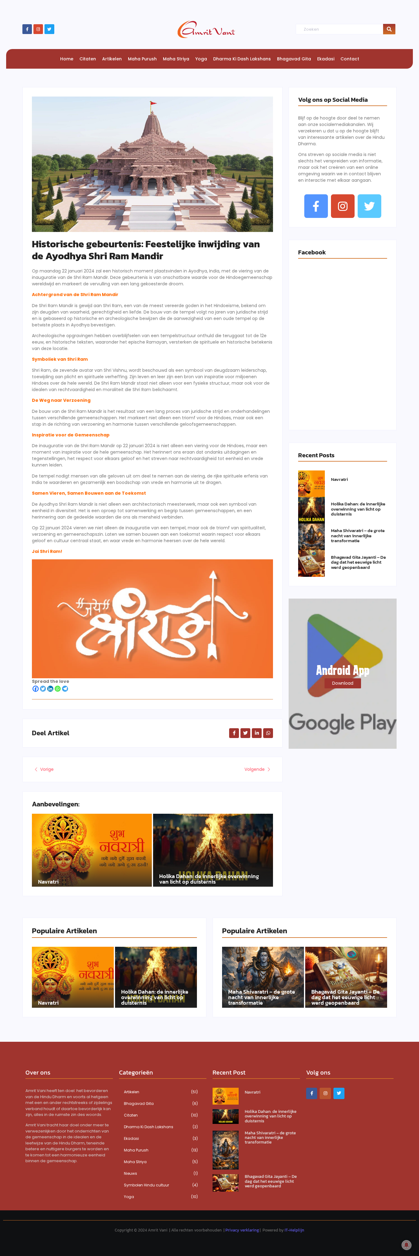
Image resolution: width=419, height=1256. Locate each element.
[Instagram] (38, 29)
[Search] (389, 29)
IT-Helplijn (294, 1230)
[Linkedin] (50, 689)
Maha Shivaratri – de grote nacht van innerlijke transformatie (358, 535)
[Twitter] (49, 29)
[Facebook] (36, 689)
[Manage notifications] (406, 1245)
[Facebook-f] (27, 29)
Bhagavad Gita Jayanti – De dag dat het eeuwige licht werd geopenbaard (358, 562)
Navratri (48, 882)
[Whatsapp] (58, 689)
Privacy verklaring (242, 1230)
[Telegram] (65, 689)
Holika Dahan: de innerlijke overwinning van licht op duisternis (209, 879)
